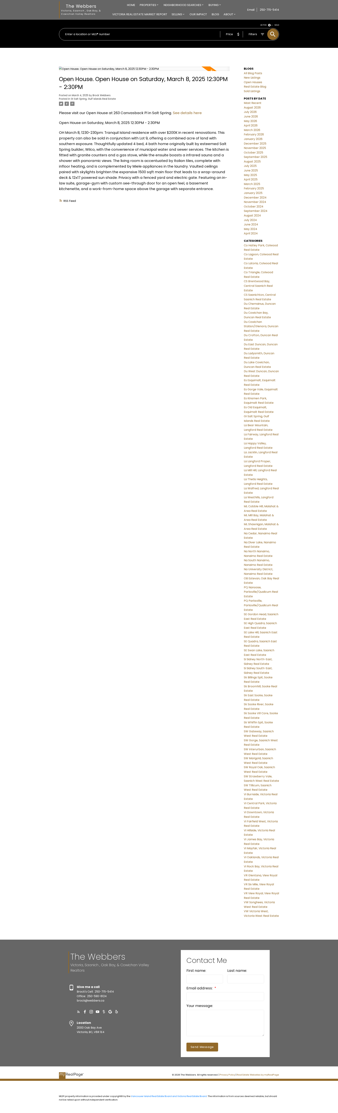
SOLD (276, 25)
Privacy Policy (227, 1074)
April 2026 (251, 125)
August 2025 (252, 161)
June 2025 (251, 170)
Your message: (199, 1005)
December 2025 (255, 144)
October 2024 (253, 206)
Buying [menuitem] (213, 5)
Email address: (200, 988)
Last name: (237, 970)
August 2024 (252, 215)
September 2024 (255, 211)
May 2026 (250, 121)
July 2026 (250, 112)
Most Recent (252, 103)
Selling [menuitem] (177, 14)
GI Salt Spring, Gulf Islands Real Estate (93, 99)
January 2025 (253, 193)
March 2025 (252, 184)
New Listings (252, 78)
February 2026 (254, 134)
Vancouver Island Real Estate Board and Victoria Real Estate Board (169, 1096)
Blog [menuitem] (215, 14)
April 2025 (251, 179)
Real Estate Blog (255, 87)
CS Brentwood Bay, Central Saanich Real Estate (258, 285)
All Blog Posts (253, 73)
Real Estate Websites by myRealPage (258, 1074)
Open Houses (253, 82)
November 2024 (255, 202)
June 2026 (251, 116)
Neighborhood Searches (182, 5)
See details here (187, 112)
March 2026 (252, 130)
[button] (78, 1011)
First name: (196, 970)
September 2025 (255, 157)
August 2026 (252, 107)
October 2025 (253, 153)
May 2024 (250, 229)
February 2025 (254, 188)
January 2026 (253, 139)
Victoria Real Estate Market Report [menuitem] (139, 14)
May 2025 (250, 175)
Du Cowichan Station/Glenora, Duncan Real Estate (261, 326)
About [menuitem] (228, 14)
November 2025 (255, 148)
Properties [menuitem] (148, 5)
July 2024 (250, 220)
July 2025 (250, 166)
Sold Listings (252, 91)
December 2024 (255, 198)
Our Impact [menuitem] (198, 14)
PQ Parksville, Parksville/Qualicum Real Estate (261, 605)
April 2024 (251, 233)
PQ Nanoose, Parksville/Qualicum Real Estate (261, 591)
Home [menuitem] (131, 5)
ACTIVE (263, 25)
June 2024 (251, 224)
